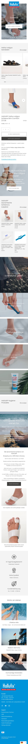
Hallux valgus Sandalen (6, 48)
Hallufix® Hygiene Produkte (8, 401)
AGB (2, 714)
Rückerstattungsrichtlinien (7, 721)
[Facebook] (2, 705)
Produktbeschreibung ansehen (8, 159)
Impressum (4, 718)
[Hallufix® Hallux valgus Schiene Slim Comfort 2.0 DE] (20, 216)
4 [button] (16, 37)
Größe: (3, 123)
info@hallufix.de (9, 699)
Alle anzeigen (23, 50)
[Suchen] (22, 4)
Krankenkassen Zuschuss (7, 712)
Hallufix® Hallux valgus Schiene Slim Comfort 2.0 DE (10, 118)
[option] (14, 21)
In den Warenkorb (14, 134)
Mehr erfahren (14, 484)
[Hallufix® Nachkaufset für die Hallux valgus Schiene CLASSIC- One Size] (7, 237)
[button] (4, 100)
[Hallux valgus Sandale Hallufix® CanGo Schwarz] (11, 63)
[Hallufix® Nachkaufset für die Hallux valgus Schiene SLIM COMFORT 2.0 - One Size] (20, 237)
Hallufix (6, 738)
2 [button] (12, 37)
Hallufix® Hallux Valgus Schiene (11, 431)
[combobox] (23, 742)
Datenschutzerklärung (6, 716)
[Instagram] (9, 705)
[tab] (14, 151)
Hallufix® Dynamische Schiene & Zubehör (6, 203)
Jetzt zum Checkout (14, 138)
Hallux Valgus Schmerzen (19, 427)
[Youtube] (5, 705)
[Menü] (2, 4)
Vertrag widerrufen (5, 725)
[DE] (23, 742)
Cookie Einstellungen (6, 723)
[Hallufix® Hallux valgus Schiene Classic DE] (7, 216)
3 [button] (14, 37)
